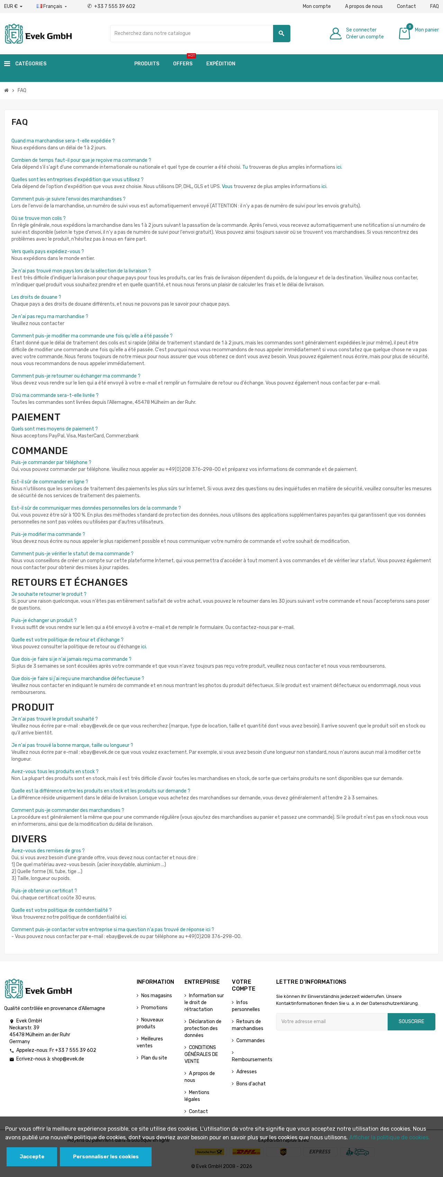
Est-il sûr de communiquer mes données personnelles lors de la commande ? (96, 508)
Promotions (154, 1008)
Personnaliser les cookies (106, 1157)
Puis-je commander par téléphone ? (51, 462)
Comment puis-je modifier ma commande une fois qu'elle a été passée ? (92, 336)
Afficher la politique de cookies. (389, 1137)
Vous (227, 186)
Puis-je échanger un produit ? (44, 620)
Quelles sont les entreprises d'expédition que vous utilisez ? (77, 180)
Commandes (250, 1041)
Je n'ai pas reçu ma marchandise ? (49, 316)
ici (338, 167)
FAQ (434, 6)
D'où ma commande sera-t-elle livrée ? (55, 395)
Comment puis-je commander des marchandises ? (67, 810)
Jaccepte (32, 1157)
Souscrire (411, 1022)
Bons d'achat (251, 1084)
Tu (245, 167)
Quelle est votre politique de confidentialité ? (61, 910)
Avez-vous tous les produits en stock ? (55, 772)
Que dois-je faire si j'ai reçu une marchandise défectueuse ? (77, 679)
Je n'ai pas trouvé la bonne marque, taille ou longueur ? (72, 745)
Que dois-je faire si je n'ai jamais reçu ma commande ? (71, 659)
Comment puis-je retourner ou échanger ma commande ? (76, 376)
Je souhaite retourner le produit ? (49, 594)
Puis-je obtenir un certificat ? (44, 891)
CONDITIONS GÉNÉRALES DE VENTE (201, 1054)
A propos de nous (364, 6)
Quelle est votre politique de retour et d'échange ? (67, 640)
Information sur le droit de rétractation (204, 1002)
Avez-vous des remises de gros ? (48, 851)
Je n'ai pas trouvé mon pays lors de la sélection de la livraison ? (81, 271)
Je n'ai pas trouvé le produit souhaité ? (54, 719)
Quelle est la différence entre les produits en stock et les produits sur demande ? (100, 791)
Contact (406, 6)
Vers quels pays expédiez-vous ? (47, 251)
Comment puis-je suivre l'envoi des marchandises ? (68, 199)
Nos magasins (156, 996)
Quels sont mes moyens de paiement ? (54, 429)
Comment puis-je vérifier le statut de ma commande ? (72, 554)
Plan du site (154, 1058)
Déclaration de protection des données (203, 1028)
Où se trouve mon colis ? (38, 218)
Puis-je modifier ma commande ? (48, 534)
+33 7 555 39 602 (111, 6)
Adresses (246, 1072)
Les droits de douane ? (36, 297)
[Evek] (38, 33)
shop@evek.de (68, 1059)
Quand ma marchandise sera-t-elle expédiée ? (63, 141)
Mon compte (317, 6)
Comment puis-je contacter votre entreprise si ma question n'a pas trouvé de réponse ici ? (112, 930)
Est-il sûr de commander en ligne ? (49, 482)
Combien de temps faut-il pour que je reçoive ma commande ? (81, 160)
